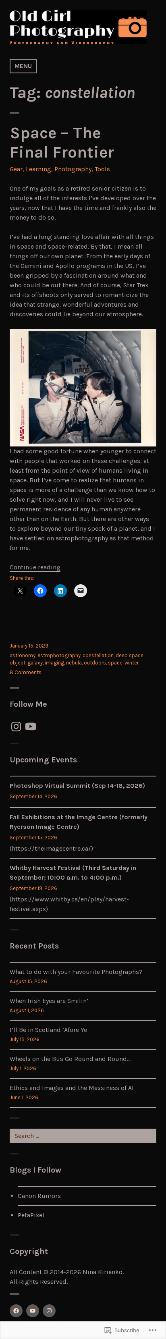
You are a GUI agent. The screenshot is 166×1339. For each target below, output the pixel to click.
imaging (54, 663)
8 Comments (26, 672)
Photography (72, 169)
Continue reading (35, 567)
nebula (74, 663)
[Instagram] (16, 726)
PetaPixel (31, 1215)
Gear (16, 169)
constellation (98, 655)
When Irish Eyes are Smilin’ (49, 1001)
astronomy (22, 655)
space (115, 663)
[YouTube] (30, 726)
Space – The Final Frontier (62, 142)
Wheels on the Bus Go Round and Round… (70, 1059)
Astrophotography (59, 655)
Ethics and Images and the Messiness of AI (72, 1088)
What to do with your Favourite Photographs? (76, 972)
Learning (38, 169)
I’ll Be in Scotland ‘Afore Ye (48, 1030)
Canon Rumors (39, 1196)
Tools (102, 169)
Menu (23, 66)
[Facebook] (16, 1310)
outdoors (95, 663)
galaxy (35, 663)
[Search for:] (83, 1136)
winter (131, 663)
